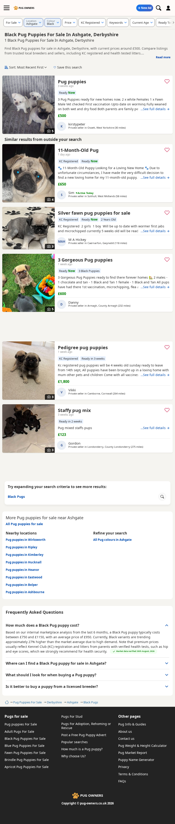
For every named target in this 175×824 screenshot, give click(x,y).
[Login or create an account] (168, 8)
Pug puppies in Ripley (21, 547)
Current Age (140, 22)
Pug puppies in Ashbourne (25, 592)
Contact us (126, 738)
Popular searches (74, 742)
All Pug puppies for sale (24, 524)
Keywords (116, 22)
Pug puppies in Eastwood (24, 577)
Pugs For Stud (71, 716)
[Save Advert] (167, 81)
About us (125, 731)
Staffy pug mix (74, 410)
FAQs (122, 781)
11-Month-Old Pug (78, 150)
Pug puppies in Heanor (22, 570)
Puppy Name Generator (136, 760)
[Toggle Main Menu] (6, 8)
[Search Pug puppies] (158, 8)
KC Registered (90, 22)
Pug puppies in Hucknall (23, 562)
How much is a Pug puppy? (82, 749)
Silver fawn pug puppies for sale (94, 213)
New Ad (146, 8)
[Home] (6, 702)
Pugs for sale (16, 716)
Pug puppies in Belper (22, 585)
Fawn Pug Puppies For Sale (25, 752)
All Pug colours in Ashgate (112, 540)
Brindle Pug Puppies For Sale (27, 760)
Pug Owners (26, 8)
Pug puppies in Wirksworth (26, 540)
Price (68, 22)
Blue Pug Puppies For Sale (24, 745)
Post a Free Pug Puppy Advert (83, 735)
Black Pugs (90, 702)
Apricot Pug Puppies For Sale (27, 767)
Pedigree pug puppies (83, 347)
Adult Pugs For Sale (19, 731)
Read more (163, 57)
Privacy (123, 767)
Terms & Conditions (133, 774)
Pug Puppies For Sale (27, 702)
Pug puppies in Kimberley (24, 555)
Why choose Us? (73, 756)
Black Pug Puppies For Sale (25, 738)
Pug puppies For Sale (21, 724)
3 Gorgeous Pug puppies (85, 260)
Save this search (69, 67)
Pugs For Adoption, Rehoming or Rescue (86, 726)
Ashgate (72, 702)
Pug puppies (72, 82)
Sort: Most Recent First (26, 67)
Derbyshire (54, 702)
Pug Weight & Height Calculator (142, 745)
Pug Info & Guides (132, 724)
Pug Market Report (132, 752)
